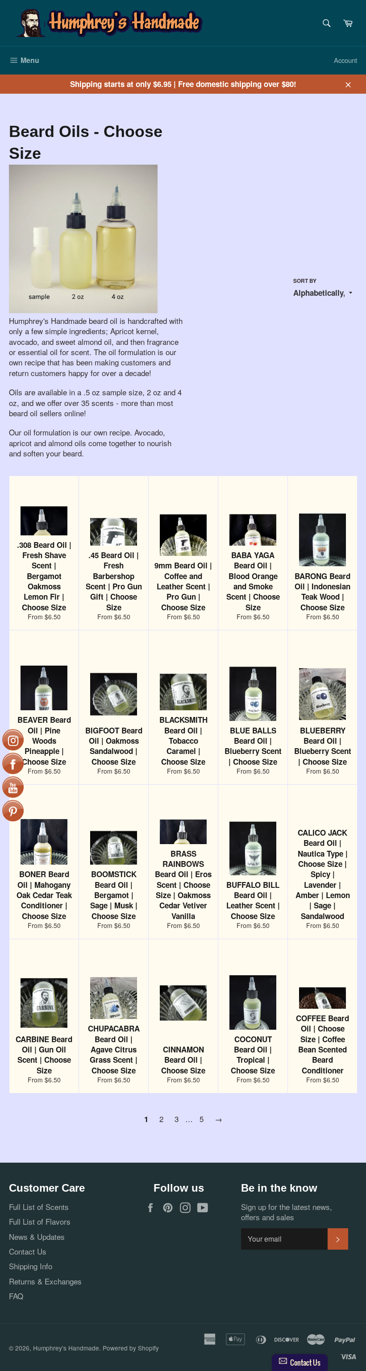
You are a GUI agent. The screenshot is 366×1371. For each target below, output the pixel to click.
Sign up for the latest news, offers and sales (286, 1211)
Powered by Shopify (131, 1347)
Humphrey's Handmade (66, 1347)
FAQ (16, 1295)
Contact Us (27, 1251)
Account (345, 60)
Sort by (304, 281)
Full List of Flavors (40, 1221)
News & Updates (37, 1236)
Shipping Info (30, 1266)
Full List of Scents (39, 1206)
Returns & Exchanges (45, 1281)
